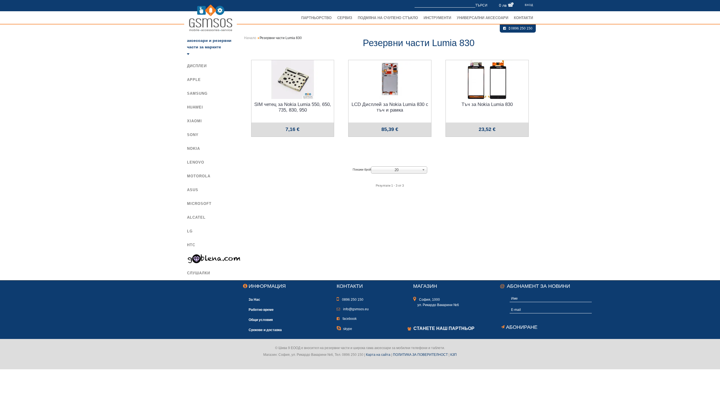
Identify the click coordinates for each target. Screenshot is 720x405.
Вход (529, 4)
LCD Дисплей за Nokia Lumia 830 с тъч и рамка (390, 107)
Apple (194, 80)
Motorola (198, 176)
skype (347, 329)
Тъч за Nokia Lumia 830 (487, 104)
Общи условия (261, 320)
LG (190, 231)
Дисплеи (197, 66)
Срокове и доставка (265, 330)
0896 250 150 (521, 28)
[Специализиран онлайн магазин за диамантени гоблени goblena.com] (212, 259)
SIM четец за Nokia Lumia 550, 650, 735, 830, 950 (292, 107)
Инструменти (437, 18)
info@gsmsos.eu (355, 309)
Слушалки (198, 273)
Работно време (261, 309)
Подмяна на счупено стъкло (388, 18)
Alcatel (196, 217)
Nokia (193, 148)
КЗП (453, 355)
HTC (191, 245)
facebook (349, 319)
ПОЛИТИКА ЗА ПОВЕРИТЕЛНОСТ (420, 355)
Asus (192, 190)
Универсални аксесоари (482, 18)
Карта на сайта (378, 355)
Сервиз (344, 18)
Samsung (197, 93)
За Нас (254, 299)
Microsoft (199, 204)
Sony (193, 135)
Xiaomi (194, 121)
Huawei (195, 107)
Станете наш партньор (443, 328)
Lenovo (195, 162)
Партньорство (316, 18)
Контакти (523, 18)
